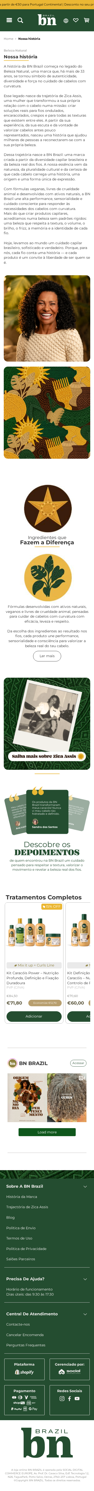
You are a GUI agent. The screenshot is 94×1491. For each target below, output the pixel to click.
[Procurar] (20, 20)
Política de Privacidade (26, 1249)
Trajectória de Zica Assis (27, 1207)
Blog (10, 1217)
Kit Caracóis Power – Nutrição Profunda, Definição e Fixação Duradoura (33, 980)
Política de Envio (21, 1228)
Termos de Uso (19, 1238)
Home (8, 39)
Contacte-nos (18, 1324)
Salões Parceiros (20, 1259)
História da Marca (21, 1196)
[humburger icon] (9, 20)
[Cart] (86, 20)
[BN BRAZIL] (47, 20)
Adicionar (34, 1016)
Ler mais (47, 656)
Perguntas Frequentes (25, 1345)
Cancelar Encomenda (25, 1335)
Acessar (78, 1063)
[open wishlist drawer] (75, 20)
